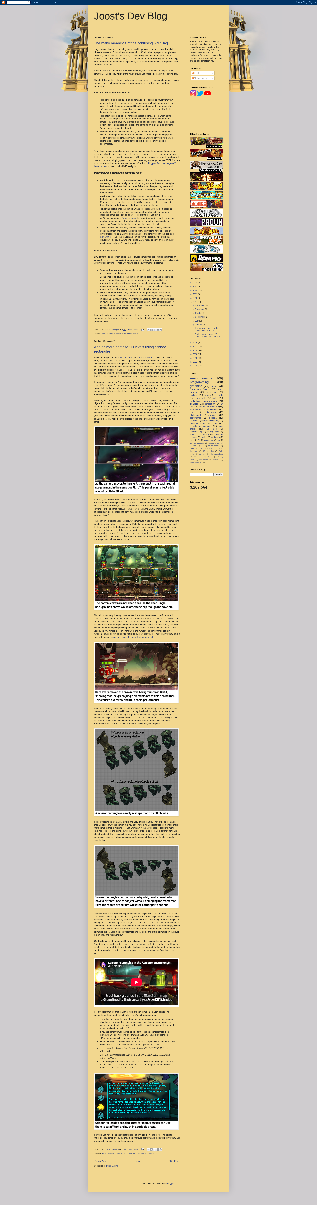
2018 (195, 298)
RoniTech (148, 1153)
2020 (195, 290)
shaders (194, 403)
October (199, 313)
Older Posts (174, 1161)
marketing (215, 437)
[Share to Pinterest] (160, 329)
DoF (192, 440)
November (200, 309)
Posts (196, 73)
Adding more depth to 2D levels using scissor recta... (208, 335)
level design (127, 1153)
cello (214, 398)
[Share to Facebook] (157, 329)
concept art (210, 404)
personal (213, 418)
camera (210, 448)
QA (202, 446)
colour (215, 423)
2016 (195, 342)
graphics (118, 1153)
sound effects (214, 446)
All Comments (200, 78)
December (200, 305)
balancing (204, 434)
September (200, 317)
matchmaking (196, 432)
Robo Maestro (196, 448)
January (199, 325)
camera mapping (197, 443)
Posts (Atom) (112, 1166)
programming (138, 1153)
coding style (213, 432)
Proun (214, 386)
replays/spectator (216, 454)
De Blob (212, 429)
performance (132, 333)
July (197, 321)
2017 (195, 302)
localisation (203, 460)
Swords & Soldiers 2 (147, 357)
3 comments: (133, 330)
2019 (195, 294)
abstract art (208, 440)
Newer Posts (100, 1161)
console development (200, 426)
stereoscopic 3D (196, 462)
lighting (204, 437)
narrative (216, 460)
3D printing (198, 457)
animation (212, 415)
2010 (195, 366)
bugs (104, 333)
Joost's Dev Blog (130, 16)
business (211, 392)
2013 (195, 354)
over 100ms (105, 237)
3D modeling (208, 451)
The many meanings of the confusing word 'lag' (131, 43)
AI (199, 440)
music (207, 395)
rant (194, 446)
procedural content (215, 443)
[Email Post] (143, 330)
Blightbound (195, 415)
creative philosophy (210, 421)
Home (137, 1161)
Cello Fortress (212, 409)
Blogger (170, 1183)
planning (202, 454)
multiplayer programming (116, 333)
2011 (195, 362)
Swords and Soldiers (200, 389)
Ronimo (193, 421)
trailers (193, 395)
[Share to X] (154, 329)
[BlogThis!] (151, 329)
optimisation (210, 412)
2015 (195, 346)
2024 (195, 283)
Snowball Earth (197, 423)
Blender (210, 457)
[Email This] (148, 329)
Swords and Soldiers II (209, 407)
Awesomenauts (129, 218)
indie (192, 434)
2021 (195, 286)
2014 (195, 350)
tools (155, 1153)
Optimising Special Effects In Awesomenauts (132, 637)
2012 (195, 358)
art (219, 440)
